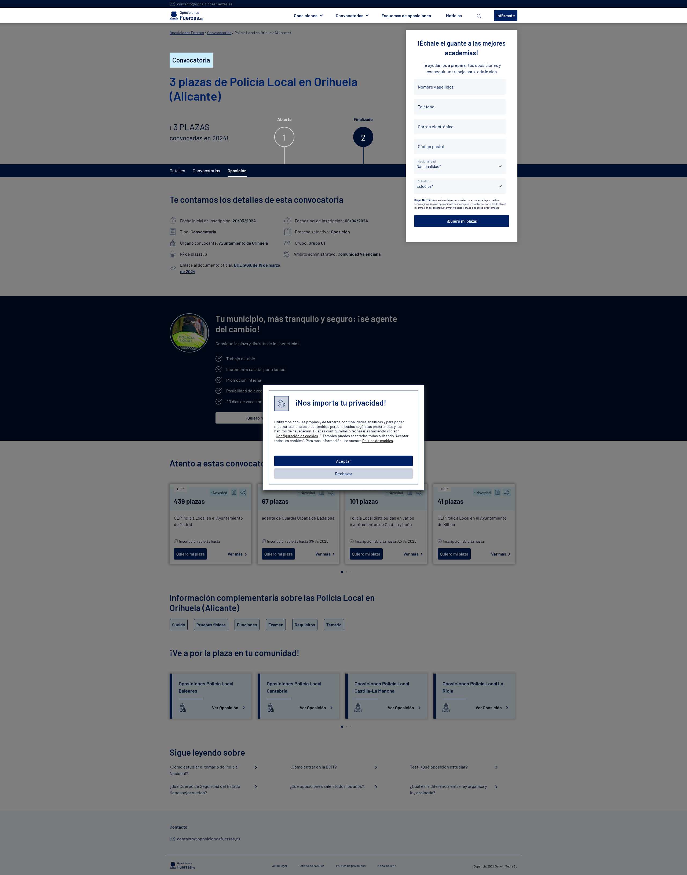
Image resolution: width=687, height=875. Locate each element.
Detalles (177, 170)
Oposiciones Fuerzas (187, 32)
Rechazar (343, 473)
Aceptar (343, 461)
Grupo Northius (423, 200)
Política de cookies (377, 440)
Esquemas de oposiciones (406, 15)
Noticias (454, 15)
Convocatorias (219, 32)
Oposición (237, 170)
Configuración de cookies (297, 435)
